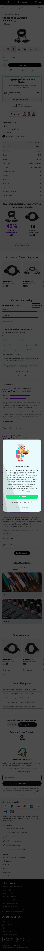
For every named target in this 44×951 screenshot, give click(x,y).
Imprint (17, 507)
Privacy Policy (25, 507)
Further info (28, 502)
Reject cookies (16, 502)
